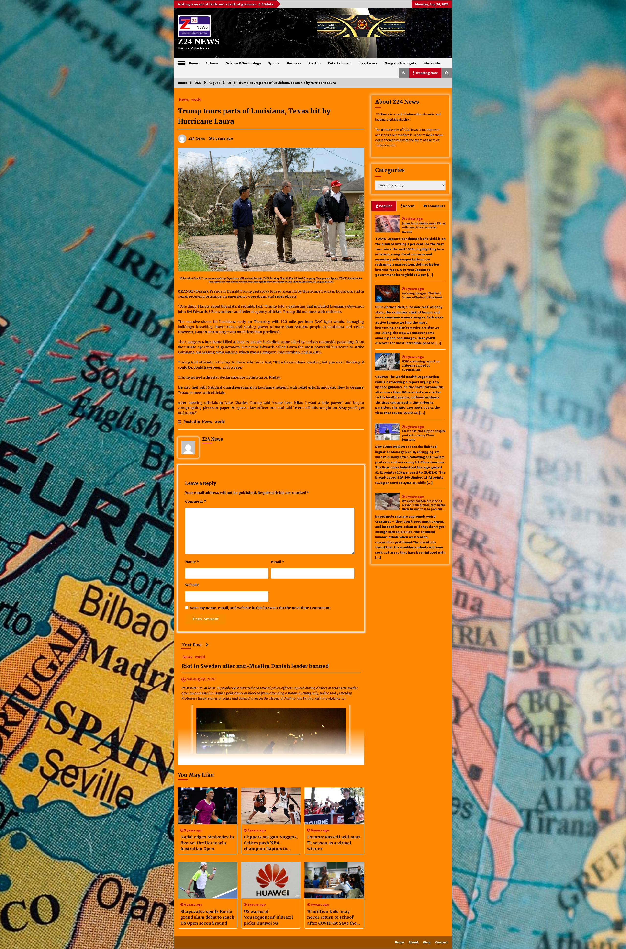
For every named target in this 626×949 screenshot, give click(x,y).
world (196, 99)
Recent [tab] (409, 206)
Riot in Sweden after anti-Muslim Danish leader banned (255, 666)
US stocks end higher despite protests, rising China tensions (424, 435)
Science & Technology (243, 63)
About (414, 942)
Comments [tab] (436, 206)
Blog (427, 942)
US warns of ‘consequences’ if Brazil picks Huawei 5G (268, 917)
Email (277, 562)
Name (192, 562)
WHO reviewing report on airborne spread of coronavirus (421, 366)
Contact (441, 942)
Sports (273, 63)
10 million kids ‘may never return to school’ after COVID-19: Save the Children (332, 917)
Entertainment (340, 63)
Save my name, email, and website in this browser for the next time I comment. (260, 608)
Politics (314, 63)
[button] (404, 73)
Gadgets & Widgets (400, 63)
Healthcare (368, 63)
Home (193, 63)
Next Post (191, 644)
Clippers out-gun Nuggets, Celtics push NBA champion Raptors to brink (271, 843)
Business (294, 63)
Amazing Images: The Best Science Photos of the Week (422, 295)
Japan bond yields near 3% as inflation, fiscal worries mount (424, 227)
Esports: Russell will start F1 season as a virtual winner (333, 843)
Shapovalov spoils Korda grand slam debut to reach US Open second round (207, 917)
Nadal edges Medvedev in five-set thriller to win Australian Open (207, 843)
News (184, 99)
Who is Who (432, 63)
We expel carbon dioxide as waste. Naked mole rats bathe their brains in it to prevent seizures (424, 505)
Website (192, 585)
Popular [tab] (385, 206)
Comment (195, 501)
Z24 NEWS (198, 41)
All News (212, 63)
